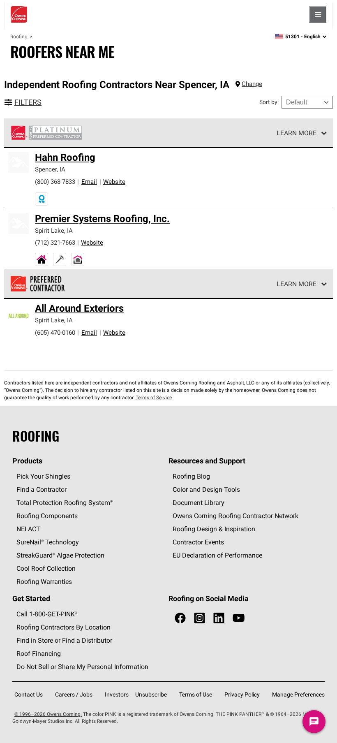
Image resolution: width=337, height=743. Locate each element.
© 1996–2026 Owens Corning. (48, 714)
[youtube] (239, 618)
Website (114, 181)
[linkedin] (219, 618)
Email (89, 181)
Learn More (296, 133)
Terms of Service (154, 397)
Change (252, 84)
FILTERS (28, 102)
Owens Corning (19, 14)
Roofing (19, 36)
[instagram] (199, 618)
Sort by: (269, 102)
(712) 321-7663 (55, 242)
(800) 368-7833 (55, 181)
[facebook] (180, 618)
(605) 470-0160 (55, 332)
